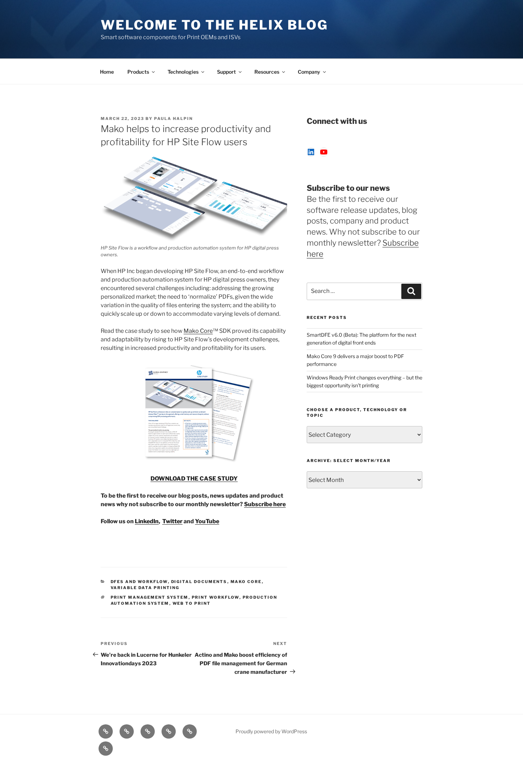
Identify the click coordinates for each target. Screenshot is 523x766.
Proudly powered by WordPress (271, 731)
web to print (192, 603)
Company (309, 72)
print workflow (215, 597)
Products (138, 72)
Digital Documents (199, 581)
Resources (266, 72)
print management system (150, 597)
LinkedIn (147, 521)
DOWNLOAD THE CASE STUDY (194, 478)
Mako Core (198, 330)
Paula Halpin (173, 118)
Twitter (172, 521)
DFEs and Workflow (139, 581)
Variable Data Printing (145, 587)
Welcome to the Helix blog (214, 25)
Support (226, 72)
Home (107, 72)
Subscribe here (265, 504)
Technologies (183, 72)
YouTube (207, 521)
